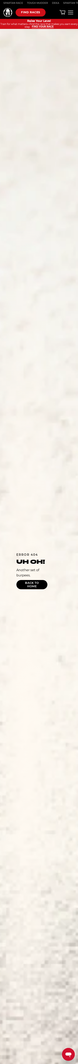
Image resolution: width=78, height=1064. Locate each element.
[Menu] (71, 12)
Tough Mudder (37, 2)
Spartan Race (13, 2)
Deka (55, 2)
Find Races (30, 12)
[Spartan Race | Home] (7, 12)
